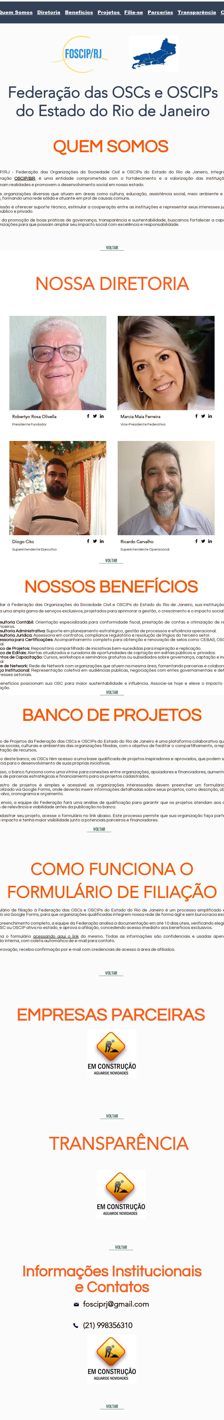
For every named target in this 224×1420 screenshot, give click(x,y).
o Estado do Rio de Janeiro (117, 110)
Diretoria (48, 12)
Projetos (109, 12)
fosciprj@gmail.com (116, 1303)
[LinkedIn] (101, 416)
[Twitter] (95, 416)
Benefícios (79, 12)
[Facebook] (88, 416)
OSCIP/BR (24, 178)
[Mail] (76, 1304)
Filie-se (133, 12)
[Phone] (76, 1325)
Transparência (197, 12)
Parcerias (160, 12)
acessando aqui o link (56, 936)
